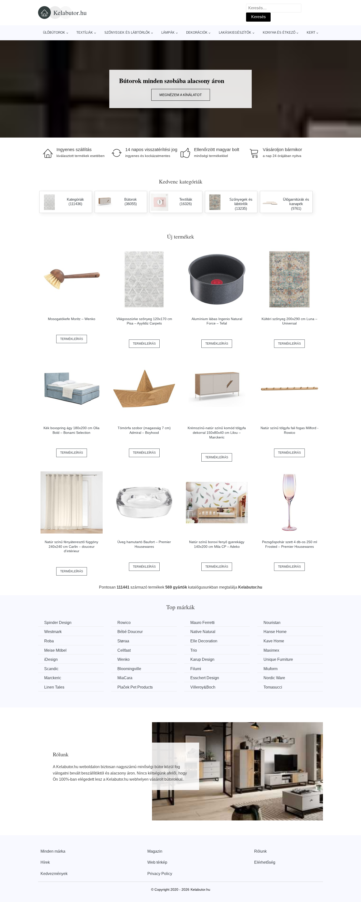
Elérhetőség (264, 862)
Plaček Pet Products (135, 687)
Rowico (124, 622)
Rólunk (260, 851)
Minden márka (53, 851)
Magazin (154, 851)
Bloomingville (129, 669)
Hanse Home (275, 632)
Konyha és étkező (279, 32)
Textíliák (84, 32)
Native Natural (202, 632)
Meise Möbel (55, 650)
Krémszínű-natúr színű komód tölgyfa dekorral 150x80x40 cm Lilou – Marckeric (217, 432)
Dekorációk (197, 32)
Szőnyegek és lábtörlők (127, 32)
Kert (311, 32)
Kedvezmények (54, 874)
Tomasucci (273, 687)
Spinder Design (57, 622)
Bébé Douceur (130, 632)
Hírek (45, 862)
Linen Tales (54, 687)
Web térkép (157, 862)
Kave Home (274, 641)
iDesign (51, 659)
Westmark (53, 632)
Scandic (51, 669)
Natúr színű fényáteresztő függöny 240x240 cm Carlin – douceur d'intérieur (71, 546)
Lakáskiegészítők (235, 32)
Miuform (271, 669)
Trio (193, 650)
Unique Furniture (278, 659)
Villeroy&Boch (202, 687)
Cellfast (124, 650)
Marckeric (52, 678)
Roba (49, 641)
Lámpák (168, 32)
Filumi (195, 669)
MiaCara (124, 678)
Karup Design (202, 659)
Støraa (123, 641)
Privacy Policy (159, 874)
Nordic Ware (274, 678)
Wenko (123, 659)
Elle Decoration (203, 641)
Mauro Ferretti (202, 622)
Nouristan (272, 622)
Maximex (271, 650)
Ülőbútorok (54, 32)
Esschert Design (204, 678)
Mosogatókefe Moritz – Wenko (71, 319)
